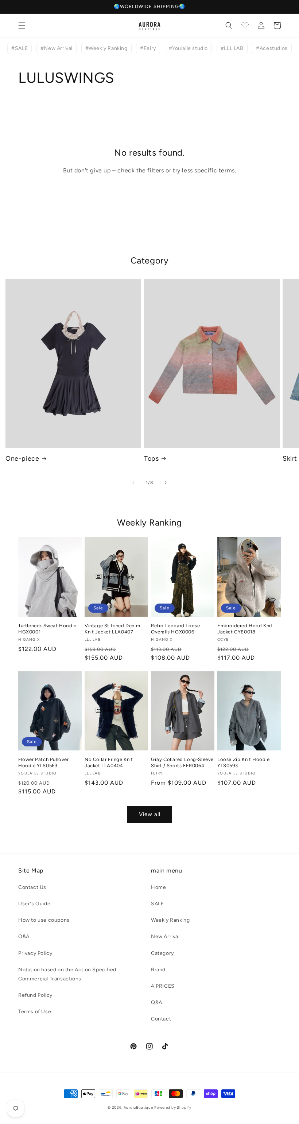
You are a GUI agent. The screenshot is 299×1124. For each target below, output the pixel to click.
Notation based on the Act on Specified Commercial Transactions (67, 974)
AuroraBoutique (138, 1107)
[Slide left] (133, 483)
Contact (161, 1019)
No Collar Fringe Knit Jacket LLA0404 (109, 762)
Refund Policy (35, 995)
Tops (151, 458)
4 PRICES (163, 986)
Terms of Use (34, 1011)
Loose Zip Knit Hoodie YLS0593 (243, 762)
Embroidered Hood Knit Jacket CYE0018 (245, 629)
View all (149, 814)
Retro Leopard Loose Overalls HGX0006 (175, 629)
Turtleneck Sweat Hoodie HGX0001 (47, 629)
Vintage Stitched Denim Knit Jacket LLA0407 (112, 629)
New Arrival (165, 936)
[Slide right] (166, 483)
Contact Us (32, 887)
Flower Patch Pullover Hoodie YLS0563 (43, 762)
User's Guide (34, 904)
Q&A (156, 1002)
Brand (158, 970)
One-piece (22, 458)
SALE (157, 904)
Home (158, 887)
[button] (22, 25)
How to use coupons (44, 920)
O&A (24, 936)
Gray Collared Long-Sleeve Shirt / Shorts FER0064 (182, 762)
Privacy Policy (35, 953)
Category (162, 953)
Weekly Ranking (170, 920)
